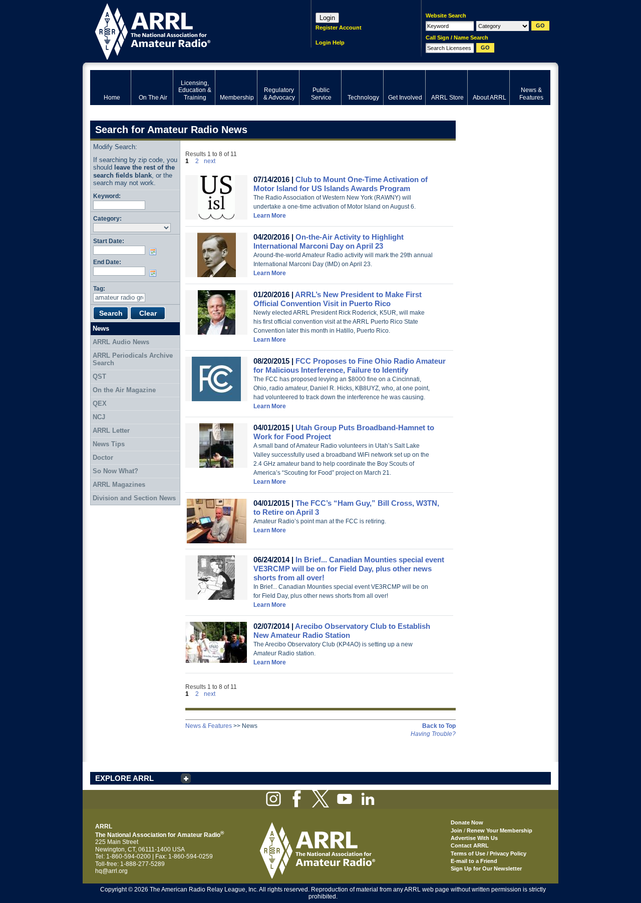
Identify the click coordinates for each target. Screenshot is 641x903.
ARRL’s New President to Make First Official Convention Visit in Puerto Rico (337, 299)
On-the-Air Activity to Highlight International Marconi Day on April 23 (328, 241)
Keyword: (107, 196)
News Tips (109, 444)
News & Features (208, 725)
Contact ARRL (470, 845)
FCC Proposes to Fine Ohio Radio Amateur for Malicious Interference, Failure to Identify (349, 365)
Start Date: (108, 241)
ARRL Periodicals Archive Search (133, 359)
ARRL (187, 30)
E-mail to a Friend (474, 861)
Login (327, 18)
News (101, 328)
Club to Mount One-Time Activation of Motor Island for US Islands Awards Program (340, 184)
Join (456, 830)
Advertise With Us (474, 838)
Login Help (330, 43)
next (209, 161)
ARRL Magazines (119, 484)
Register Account (338, 28)
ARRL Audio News (121, 342)
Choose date (155, 251)
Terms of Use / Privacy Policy (488, 853)
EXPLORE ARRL (124, 778)
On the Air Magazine (124, 390)
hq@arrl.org (111, 870)
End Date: (107, 262)
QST (99, 376)
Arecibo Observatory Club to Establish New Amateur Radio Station (341, 630)
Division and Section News (134, 498)
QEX (100, 403)
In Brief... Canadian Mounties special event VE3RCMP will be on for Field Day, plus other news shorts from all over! (348, 568)
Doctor (103, 457)
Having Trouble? (433, 733)
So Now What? (115, 471)
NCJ (99, 417)
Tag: (99, 288)
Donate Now (467, 822)
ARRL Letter (111, 430)
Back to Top (439, 725)
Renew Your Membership (499, 830)
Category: (107, 218)
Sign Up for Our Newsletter (486, 868)
